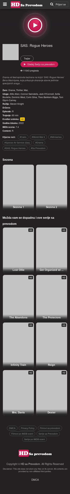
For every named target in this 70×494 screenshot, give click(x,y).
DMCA (12, 428)
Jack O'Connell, (46, 93)
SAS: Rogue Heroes (36, 45)
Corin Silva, (32, 97)
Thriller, (19, 90)
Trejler (27, 58)
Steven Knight (17, 103)
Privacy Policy (27, 428)
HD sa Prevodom (30, 464)
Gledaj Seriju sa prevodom (41, 64)
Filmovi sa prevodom (50, 428)
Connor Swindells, (30, 93)
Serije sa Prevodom (48, 433)
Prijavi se (61, 4)
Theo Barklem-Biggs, (48, 97)
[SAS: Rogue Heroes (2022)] (35, 25)
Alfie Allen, (15, 93)
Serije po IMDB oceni (34, 439)
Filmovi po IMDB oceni (22, 433)
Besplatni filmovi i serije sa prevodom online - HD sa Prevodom (26, 4)
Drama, (12, 90)
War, (26, 90)
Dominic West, (19, 97)
